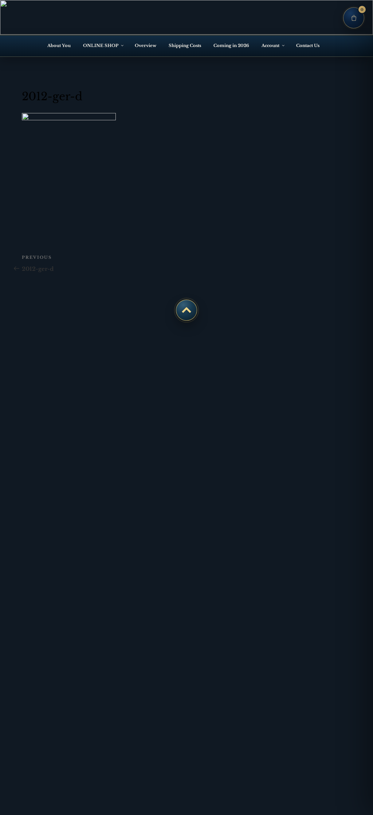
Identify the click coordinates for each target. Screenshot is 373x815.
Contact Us (307, 45)
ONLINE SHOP (100, 45)
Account (270, 45)
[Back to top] (186, 310)
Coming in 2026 (231, 45)
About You (59, 45)
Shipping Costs (185, 45)
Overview (145, 45)
